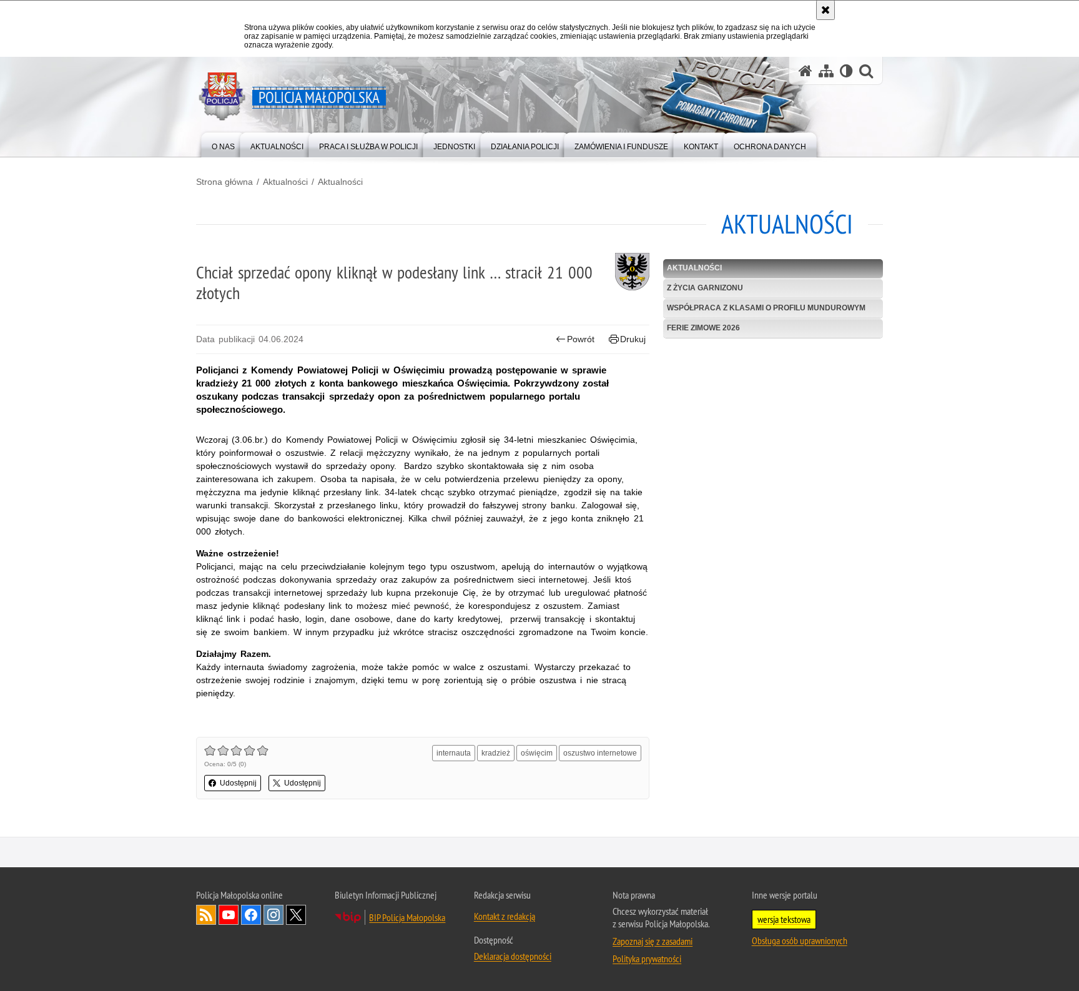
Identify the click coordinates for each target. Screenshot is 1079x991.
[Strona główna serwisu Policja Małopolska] (805, 71)
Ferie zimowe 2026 (703, 327)
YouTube (229, 915)
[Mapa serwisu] (826, 71)
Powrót (580, 339)
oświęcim (537, 753)
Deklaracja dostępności (512, 956)
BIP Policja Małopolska (407, 917)
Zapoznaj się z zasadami (652, 941)
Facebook (251, 915)
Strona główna (224, 182)
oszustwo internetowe (600, 753)
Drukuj (633, 339)
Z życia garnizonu (705, 287)
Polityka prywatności (647, 958)
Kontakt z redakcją (504, 916)
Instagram (273, 915)
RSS (206, 915)
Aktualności (285, 182)
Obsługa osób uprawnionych (799, 940)
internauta (453, 753)
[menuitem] (223, 144)
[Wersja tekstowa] (846, 71)
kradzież (495, 753)
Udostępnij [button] (238, 783)
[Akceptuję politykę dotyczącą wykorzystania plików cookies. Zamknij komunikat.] (825, 10)
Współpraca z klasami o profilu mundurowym (766, 307)
